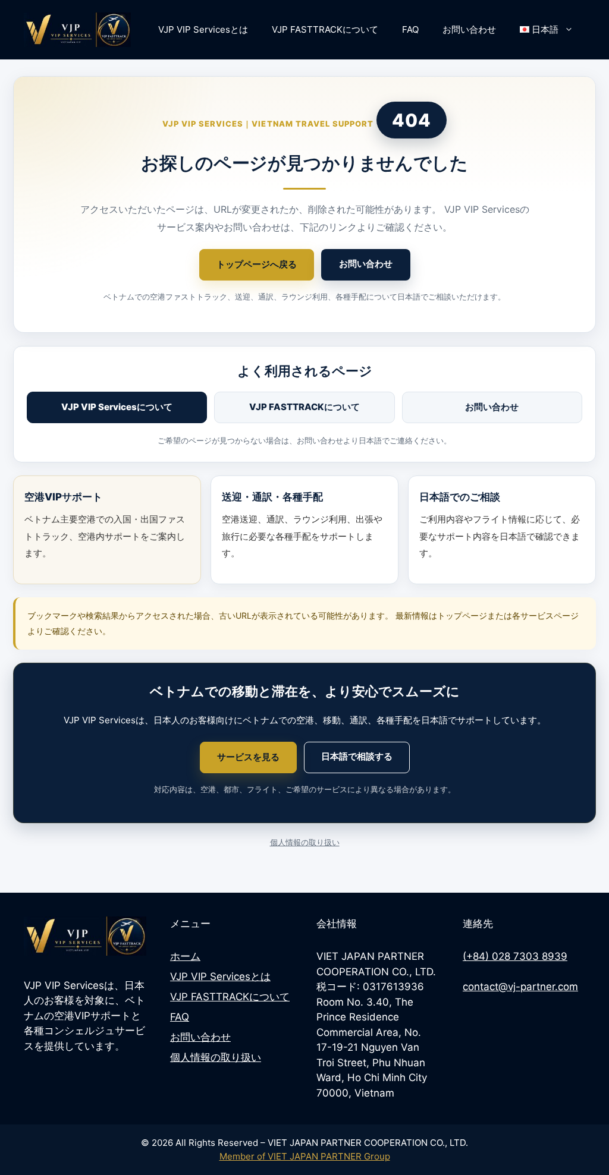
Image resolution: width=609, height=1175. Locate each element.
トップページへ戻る (256, 264)
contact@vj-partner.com (520, 987)
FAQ (410, 29)
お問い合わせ (469, 29)
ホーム (185, 956)
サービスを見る (248, 757)
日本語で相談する (357, 756)
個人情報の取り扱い (305, 842)
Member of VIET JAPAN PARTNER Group (304, 1156)
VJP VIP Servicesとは (203, 29)
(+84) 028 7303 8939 (515, 956)
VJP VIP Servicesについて (116, 406)
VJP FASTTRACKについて (325, 29)
